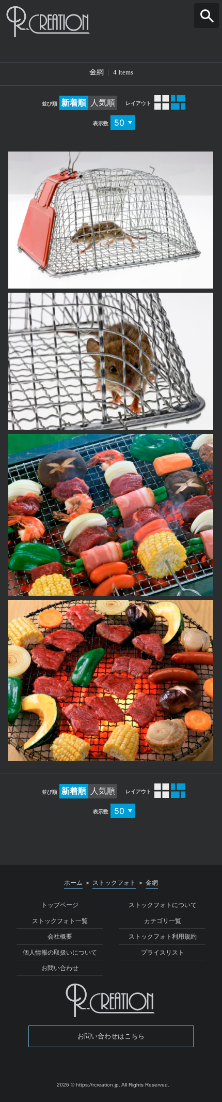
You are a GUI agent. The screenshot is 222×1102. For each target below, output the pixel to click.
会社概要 (59, 936)
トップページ (59, 905)
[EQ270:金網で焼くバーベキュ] (110, 515)
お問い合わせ (59, 968)
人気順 (102, 102)
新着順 (73, 102)
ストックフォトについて (163, 905)
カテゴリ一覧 (162, 921)
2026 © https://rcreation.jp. (88, 1085)
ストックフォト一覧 (60, 921)
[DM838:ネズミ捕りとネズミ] (110, 220)
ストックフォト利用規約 (163, 936)
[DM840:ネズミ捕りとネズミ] (110, 361)
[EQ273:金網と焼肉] (110, 680)
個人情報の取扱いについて (60, 952)
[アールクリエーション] (111, 21)
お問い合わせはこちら (111, 1036)
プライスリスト (162, 952)
